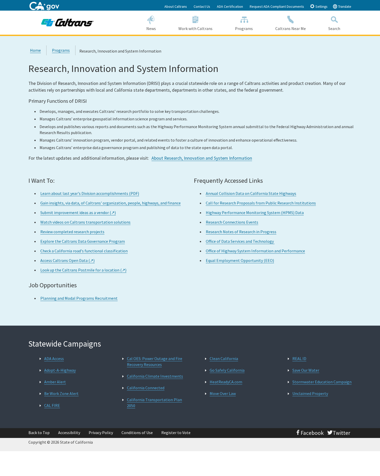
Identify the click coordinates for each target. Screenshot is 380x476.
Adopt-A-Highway (60, 370)
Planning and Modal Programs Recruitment (79, 298)
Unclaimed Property (310, 393)
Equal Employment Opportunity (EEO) (240, 260)
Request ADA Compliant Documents (277, 6)
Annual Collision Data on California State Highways (251, 193)
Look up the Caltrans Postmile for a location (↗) (83, 270)
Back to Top (39, 432)
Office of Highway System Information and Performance (255, 250)
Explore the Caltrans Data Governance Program (82, 241)
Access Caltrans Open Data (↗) (67, 260)
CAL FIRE (52, 405)
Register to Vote (176, 432)
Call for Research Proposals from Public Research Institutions (261, 203)
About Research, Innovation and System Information (201, 158)
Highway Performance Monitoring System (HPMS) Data (255, 212)
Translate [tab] (344, 6)
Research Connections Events (232, 222)
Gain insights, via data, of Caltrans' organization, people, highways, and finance (110, 203)
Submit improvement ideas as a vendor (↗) (78, 212)
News (151, 28)
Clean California (224, 358)
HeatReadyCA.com (226, 381)
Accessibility (69, 432)
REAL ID (299, 358)
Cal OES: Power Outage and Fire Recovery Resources (154, 361)
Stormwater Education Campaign (322, 381)
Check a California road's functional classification (84, 250)
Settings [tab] (321, 6)
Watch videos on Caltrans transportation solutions (85, 222)
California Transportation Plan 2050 (154, 402)
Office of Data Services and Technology (240, 241)
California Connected (145, 387)
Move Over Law (223, 393)
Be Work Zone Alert (61, 393)
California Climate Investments (155, 376)
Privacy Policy (101, 432)
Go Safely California (227, 370)
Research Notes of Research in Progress (241, 231)
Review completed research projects (72, 231)
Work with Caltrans (195, 28)
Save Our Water (305, 370)
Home (35, 50)
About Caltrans (175, 6)
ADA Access (54, 358)
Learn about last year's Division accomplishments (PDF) (89, 193)
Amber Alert (55, 381)
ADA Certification (230, 6)
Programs (244, 28)
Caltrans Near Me (290, 28)
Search (334, 28)
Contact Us (202, 6)
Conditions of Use (137, 432)
